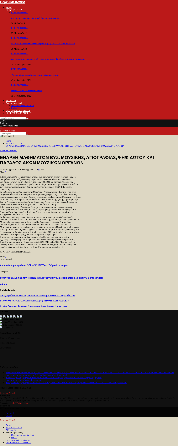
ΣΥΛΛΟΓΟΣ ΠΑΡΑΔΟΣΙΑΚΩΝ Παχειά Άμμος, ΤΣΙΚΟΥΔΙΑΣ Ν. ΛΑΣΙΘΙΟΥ (43, 44)
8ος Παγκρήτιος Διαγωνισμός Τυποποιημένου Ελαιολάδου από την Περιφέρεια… (49, 59)
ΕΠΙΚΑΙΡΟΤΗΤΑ (14, 10)
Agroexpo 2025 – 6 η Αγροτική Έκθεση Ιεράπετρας (35, 18)
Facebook (10, 413)
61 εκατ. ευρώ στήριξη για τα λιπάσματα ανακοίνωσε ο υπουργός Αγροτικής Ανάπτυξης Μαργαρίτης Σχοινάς (54, 377)
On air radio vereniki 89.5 (22, 105)
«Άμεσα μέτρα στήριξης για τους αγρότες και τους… (34, 75)
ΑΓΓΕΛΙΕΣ (11, 100)
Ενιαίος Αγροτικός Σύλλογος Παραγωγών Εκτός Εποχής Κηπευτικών (33, 306)
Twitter (9, 415)
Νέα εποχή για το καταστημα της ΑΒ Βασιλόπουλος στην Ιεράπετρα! (36, 375)
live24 (14, 108)
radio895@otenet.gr (19, 403)
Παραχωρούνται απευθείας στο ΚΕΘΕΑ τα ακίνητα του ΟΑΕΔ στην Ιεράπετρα (37, 295)
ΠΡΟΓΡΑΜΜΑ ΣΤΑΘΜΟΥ (18, 113)
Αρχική (9, 7)
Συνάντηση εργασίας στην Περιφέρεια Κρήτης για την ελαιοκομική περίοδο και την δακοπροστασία (51, 278)
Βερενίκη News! (12, 2)
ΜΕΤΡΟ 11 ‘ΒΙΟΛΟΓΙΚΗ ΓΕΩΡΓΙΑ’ (26, 90)
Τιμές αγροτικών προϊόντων (18, 110)
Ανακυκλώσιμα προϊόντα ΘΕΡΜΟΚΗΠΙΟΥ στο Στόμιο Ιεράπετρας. (34, 265)
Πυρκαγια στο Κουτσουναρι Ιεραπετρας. (24, 380)
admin (3, 284)
